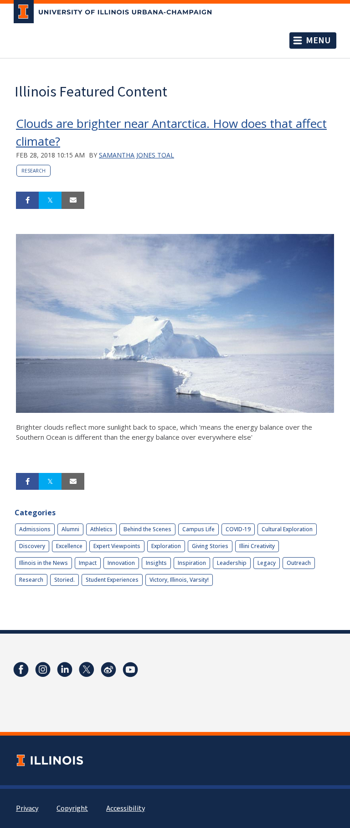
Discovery (32, 546)
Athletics (101, 529)
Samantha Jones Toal (136, 155)
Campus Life (198, 529)
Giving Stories (210, 546)
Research (33, 171)
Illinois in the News (43, 563)
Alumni (70, 529)
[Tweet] (50, 200)
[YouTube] (130, 670)
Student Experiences (112, 580)
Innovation (121, 563)
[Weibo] (108, 670)
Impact (88, 563)
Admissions (35, 529)
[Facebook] (21, 670)
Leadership (232, 563)
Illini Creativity (257, 546)
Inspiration (192, 563)
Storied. (64, 580)
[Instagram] (43, 670)
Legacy (266, 563)
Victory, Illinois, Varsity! (179, 580)
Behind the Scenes (147, 529)
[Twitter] (87, 670)
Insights (156, 563)
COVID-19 (238, 529)
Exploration (166, 546)
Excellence (69, 546)
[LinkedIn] (65, 670)
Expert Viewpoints (116, 546)
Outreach (299, 563)
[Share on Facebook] (27, 200)
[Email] (73, 200)
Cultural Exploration (287, 529)
